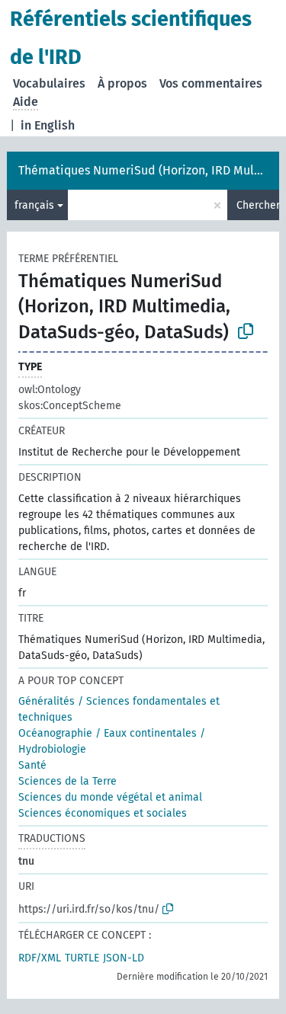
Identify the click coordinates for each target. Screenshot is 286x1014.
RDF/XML (39, 958)
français (34, 205)
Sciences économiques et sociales (102, 813)
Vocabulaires (49, 83)
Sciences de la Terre (67, 781)
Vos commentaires (210, 83)
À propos (122, 83)
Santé (32, 765)
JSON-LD (123, 958)
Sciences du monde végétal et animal (110, 797)
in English (48, 125)
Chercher (257, 205)
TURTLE (82, 958)
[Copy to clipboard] (245, 331)
